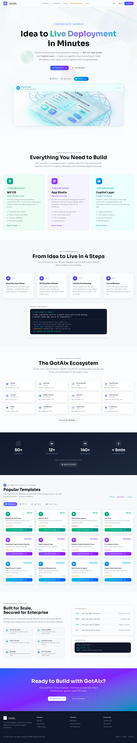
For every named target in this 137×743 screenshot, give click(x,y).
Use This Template (18, 530)
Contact (131, 737)
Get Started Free (57, 68)
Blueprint (57, 3)
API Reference (75, 727)
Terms (124, 737)
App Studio (67, 79)
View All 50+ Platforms (67, 420)
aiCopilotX (107, 724)
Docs (87, 3)
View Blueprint (80, 68)
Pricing (65, 3)
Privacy (118, 737)
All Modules (11, 504)
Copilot (129, 497)
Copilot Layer (82, 79)
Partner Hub (108, 721)
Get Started (129, 3)
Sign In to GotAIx (69, 464)
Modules (46, 3)
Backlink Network (76, 3)
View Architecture (78, 699)
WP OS (54, 79)
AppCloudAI (108, 727)
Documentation (75, 724)
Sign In (120, 3)
